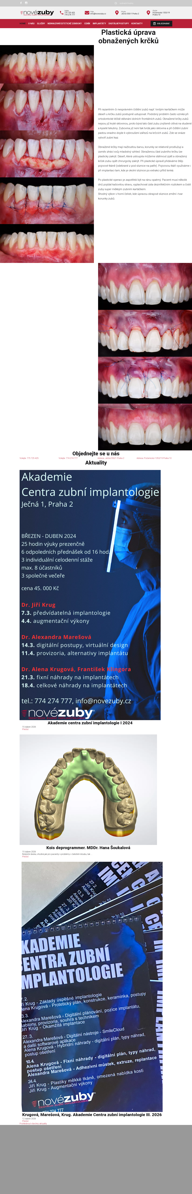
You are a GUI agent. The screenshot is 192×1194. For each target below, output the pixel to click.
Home (23, 23)
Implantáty (99, 23)
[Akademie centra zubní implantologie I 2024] (90, 595)
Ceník (87, 23)
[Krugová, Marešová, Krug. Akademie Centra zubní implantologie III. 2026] (92, 987)
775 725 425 (69, 13)
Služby (41, 23)
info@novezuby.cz (98, 14)
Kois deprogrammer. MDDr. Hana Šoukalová (88, 847)
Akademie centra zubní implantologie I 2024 (90, 722)
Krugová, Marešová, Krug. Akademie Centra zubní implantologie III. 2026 (92, 1114)
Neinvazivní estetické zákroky (65, 23)
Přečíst (25, 729)
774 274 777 (69, 15)
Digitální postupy (119, 23)
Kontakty (136, 23)
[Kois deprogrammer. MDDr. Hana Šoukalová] (88, 790)
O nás (31, 23)
